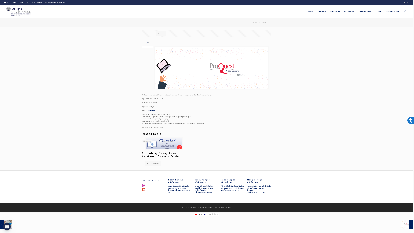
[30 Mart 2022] (407, 224)
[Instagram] (408, 2)
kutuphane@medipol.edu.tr (56, 2)
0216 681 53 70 (25, 2)
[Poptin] (7, 226)
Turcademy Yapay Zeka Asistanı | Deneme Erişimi (161, 154)
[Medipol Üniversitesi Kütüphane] (18, 11)
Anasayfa (254, 22)
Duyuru (263, 22)
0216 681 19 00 (39, 2)
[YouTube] (405, 2)
